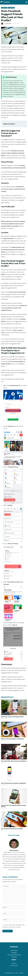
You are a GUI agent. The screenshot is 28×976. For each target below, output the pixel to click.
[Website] (14, 920)
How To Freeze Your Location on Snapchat (13, 783)
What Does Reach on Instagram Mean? (12, 716)
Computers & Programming (14, 954)
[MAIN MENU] (26, 2)
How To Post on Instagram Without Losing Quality (13, 806)
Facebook (4, 7)
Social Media (11, 7)
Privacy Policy (14, 965)
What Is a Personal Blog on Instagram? (12, 739)
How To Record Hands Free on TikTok (12, 828)
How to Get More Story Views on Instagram (14, 761)
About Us (14, 963)
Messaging (14, 952)
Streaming (14, 957)
